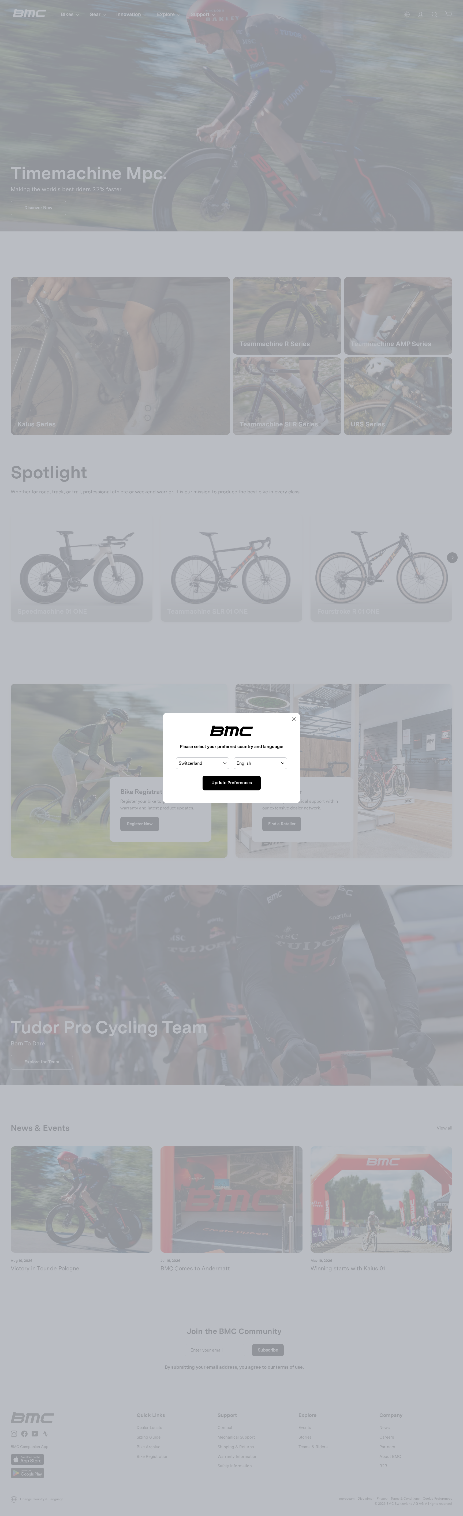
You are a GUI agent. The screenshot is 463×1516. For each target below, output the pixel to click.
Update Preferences (231, 782)
